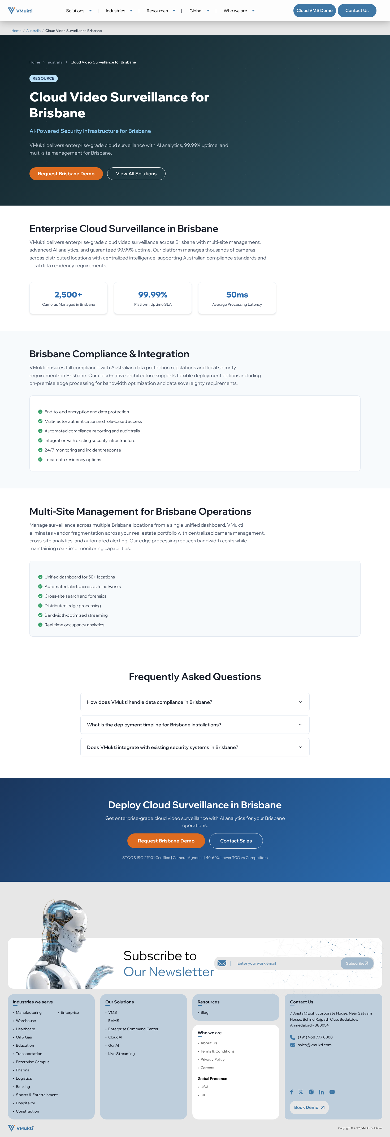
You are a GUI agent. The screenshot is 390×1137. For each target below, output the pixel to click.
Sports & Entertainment (37, 1094)
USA (205, 1086)
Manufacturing (29, 1012)
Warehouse (26, 1020)
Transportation (29, 1053)
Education (25, 1045)
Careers (207, 1067)
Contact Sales (236, 841)
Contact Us (357, 10)
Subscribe (355, 963)
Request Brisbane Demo (66, 174)
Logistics (24, 1078)
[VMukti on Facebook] (291, 1092)
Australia (33, 30)
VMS (112, 1012)
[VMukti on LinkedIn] (321, 1092)
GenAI (113, 1045)
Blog (205, 1012)
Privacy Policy (213, 1059)
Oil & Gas (24, 1037)
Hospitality (25, 1103)
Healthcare (25, 1029)
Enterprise (70, 1012)
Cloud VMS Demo (315, 10)
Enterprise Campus (32, 1061)
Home (16, 30)
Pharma (22, 1070)
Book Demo (306, 1107)
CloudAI (115, 1037)
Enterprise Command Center (133, 1029)
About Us (209, 1043)
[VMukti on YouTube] (332, 1092)
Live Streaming (121, 1053)
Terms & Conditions (218, 1051)
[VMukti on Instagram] (311, 1092)
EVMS (113, 1020)
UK (203, 1095)
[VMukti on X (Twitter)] (300, 1092)
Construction (27, 1111)
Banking (23, 1086)
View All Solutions (136, 174)
